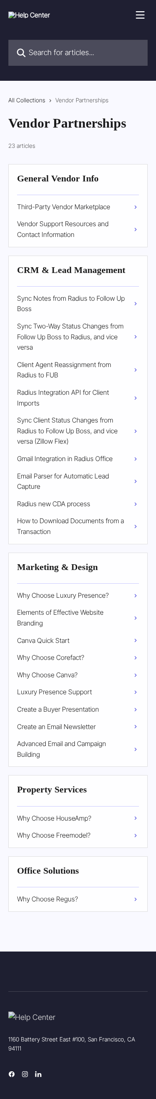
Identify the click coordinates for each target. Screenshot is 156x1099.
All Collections (26, 100)
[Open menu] (140, 15)
